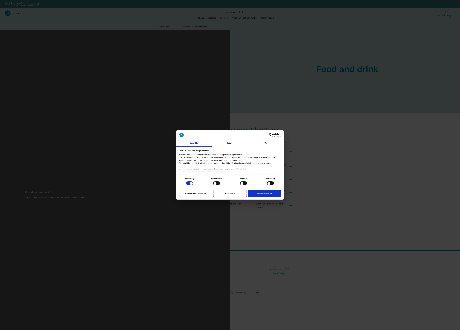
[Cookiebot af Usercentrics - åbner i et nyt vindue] (270, 135)
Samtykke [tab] (194, 143)
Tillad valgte (230, 193)
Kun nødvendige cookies (195, 193)
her (225, 172)
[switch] (216, 183)
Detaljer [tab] (230, 143)
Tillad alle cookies (264, 193)
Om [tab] (265, 143)
